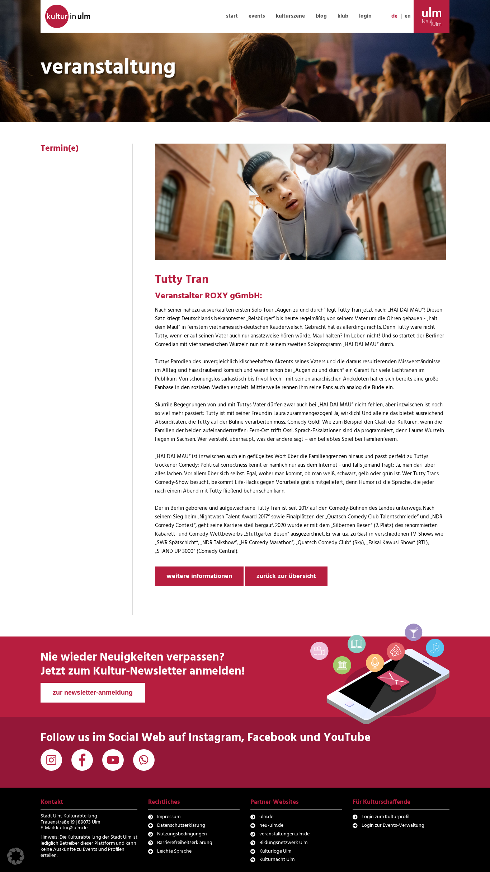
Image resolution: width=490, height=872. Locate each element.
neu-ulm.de (271, 825)
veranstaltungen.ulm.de (284, 834)
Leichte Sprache (174, 851)
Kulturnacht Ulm (277, 859)
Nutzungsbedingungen (182, 834)
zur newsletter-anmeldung (93, 692)
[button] (16, 856)
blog (321, 16)
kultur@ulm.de (72, 828)
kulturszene (290, 16)
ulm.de (266, 817)
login (365, 16)
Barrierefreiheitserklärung (184, 843)
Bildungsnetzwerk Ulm (283, 843)
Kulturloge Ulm (275, 851)
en (408, 16)
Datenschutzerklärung (181, 825)
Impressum (168, 817)
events (257, 16)
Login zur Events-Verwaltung (393, 825)
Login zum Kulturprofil (385, 817)
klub (343, 16)
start (232, 16)
